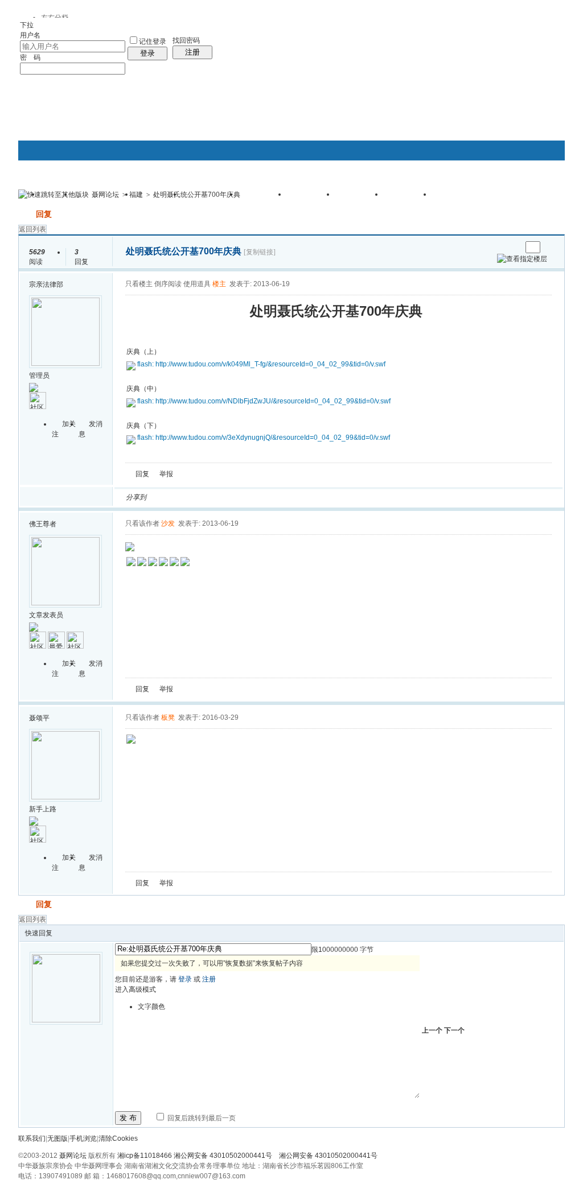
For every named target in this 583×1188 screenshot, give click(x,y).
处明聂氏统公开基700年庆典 (196, 195)
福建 (136, 195)
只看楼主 (139, 284)
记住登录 (152, 42)
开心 (220, 497)
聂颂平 (39, 718)
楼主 (219, 284)
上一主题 (501, 247)
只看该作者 (142, 523)
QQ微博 (193, 497)
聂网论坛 (105, 195)
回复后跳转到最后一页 (201, 1118)
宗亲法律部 (46, 284)
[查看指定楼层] (522, 259)
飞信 (316, 497)
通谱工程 (311, 198)
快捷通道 (534, 189)
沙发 (168, 523)
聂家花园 (457, 198)
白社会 (302, 497)
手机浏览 (83, 1138)
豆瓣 (247, 497)
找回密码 (186, 40)
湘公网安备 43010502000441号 (328, 1156)
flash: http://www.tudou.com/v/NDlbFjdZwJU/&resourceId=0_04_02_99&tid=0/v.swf (264, 401)
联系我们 (32, 1138)
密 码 (30, 57)
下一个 (454, 1030)
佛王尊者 (42, 524)
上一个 (432, 1030)
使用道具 (197, 284)
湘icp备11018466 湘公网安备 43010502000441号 (194, 1156)
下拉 (27, 25)
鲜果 (288, 497)
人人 (234, 497)
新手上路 (42, 809)
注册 (192, 52)
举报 (166, 474)
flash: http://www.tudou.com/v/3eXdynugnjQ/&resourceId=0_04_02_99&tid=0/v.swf (263, 438)
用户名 (30, 35)
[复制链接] (260, 252)
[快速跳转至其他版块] (53, 194)
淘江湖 (165, 497)
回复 (44, 213)
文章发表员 (46, 615)
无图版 (57, 1138)
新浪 (179, 497)
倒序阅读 (168, 284)
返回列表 (32, 229)
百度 (275, 497)
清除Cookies (118, 1138)
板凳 (168, 717)
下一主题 (512, 247)
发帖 (26, 213)
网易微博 (261, 497)
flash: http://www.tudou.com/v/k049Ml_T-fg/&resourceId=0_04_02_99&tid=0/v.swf (261, 364)
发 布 (128, 1117)
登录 (147, 53)
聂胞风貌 (408, 198)
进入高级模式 (135, 989)
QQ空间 (206, 497)
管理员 (39, 376)
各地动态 (263, 198)
